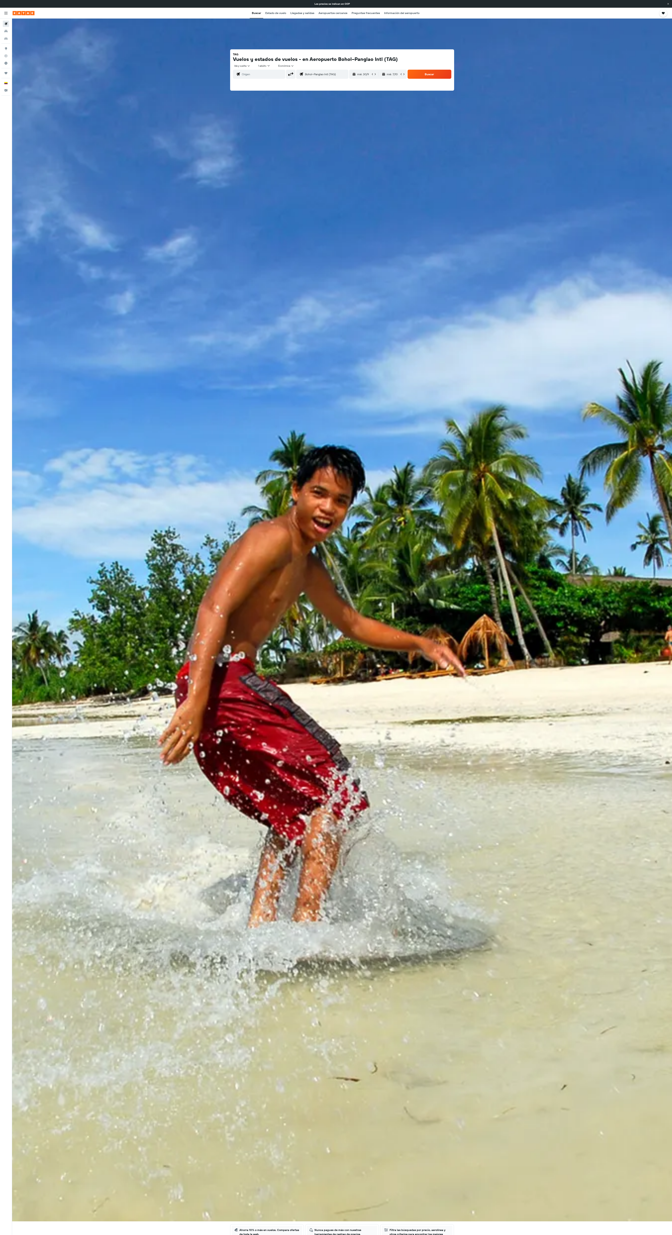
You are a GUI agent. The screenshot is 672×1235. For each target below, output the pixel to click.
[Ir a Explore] (5, 48)
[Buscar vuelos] (5, 23)
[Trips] (5, 73)
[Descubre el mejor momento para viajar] (5, 63)
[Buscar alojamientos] (5, 31)
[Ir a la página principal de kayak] (23, 13)
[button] (668, 4)
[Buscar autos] (5, 38)
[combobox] (242, 66)
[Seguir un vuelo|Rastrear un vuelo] (5, 55)
